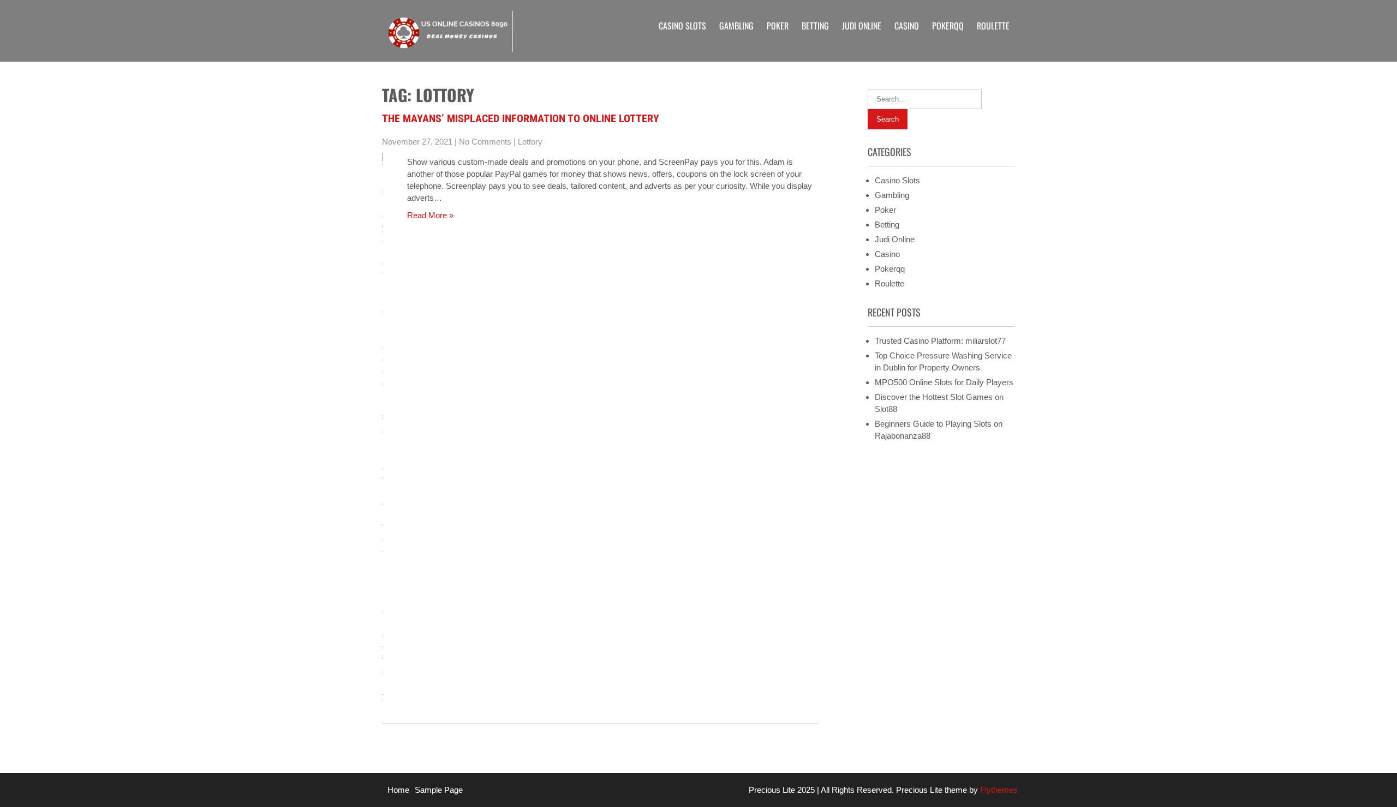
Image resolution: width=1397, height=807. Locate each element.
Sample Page (439, 789)
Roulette (993, 25)
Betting (815, 25)
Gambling (736, 25)
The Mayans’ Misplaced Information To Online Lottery (520, 118)
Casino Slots (682, 25)
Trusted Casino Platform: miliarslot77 (940, 340)
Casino (906, 25)
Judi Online (861, 25)
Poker (778, 25)
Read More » (430, 215)
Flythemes (998, 789)
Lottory (530, 141)
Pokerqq (948, 25)
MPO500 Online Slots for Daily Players (944, 382)
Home (398, 789)
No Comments (485, 141)
